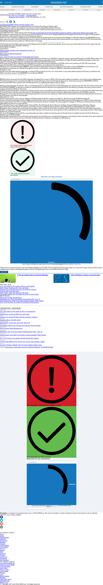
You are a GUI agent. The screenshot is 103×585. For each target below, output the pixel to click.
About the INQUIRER (7, 565)
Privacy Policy (76, 264)
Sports (2, 536)
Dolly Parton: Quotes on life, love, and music (14, 288)
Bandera (2, 578)
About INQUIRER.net (7, 563)
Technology (4, 541)
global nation (18, 7)
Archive (2, 555)
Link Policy (3, 568)
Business (3, 542)
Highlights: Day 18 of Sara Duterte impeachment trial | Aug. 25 (20, 299)
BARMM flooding (47, 347)
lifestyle (49, 7)
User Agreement (5, 566)
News (2, 7)
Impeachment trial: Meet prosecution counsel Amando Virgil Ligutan (22, 301)
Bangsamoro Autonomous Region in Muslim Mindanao (22, 347)
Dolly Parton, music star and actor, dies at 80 (14, 293)
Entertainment (4, 537)
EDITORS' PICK (5, 308)
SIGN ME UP (51, 262)
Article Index (4, 571)
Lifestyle (3, 539)
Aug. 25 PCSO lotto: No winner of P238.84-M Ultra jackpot (19, 57)
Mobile (2, 550)
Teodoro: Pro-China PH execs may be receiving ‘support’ (18, 289)
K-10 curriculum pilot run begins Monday (32, 275)
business (34, 7)
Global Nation (4, 545)
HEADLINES (27, 10)
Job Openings (4, 560)
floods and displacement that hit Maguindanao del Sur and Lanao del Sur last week (62, 33)
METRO (42, 10)
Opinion (2, 544)
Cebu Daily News (5, 579)
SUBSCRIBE (72, 484)
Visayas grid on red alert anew (9, 291)
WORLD (85, 10)
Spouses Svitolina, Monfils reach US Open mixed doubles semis (21, 345)
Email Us (3, 553)
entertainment (66, 7)
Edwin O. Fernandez (18, 15)
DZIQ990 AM (4, 581)
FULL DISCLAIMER (14, 515)
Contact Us (3, 557)
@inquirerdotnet (31, 15)
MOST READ (16, 308)
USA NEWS (4, 547)
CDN (98, 10)
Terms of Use (49, 264)
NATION (71, 10)
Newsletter (3, 558)
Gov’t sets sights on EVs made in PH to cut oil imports (17, 286)
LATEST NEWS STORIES (7, 10)
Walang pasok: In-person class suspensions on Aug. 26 (17, 50)
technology (85, 7)
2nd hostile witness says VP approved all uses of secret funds (19, 294)
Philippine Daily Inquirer (17, 17)
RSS (1, 552)
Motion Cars (4, 582)
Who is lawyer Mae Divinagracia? (11, 53)
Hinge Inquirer (4, 576)
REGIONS (57, 10)
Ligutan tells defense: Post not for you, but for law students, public (22, 342)
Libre (1, 574)
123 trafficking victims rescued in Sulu (85, 275)
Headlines (4, 15)
